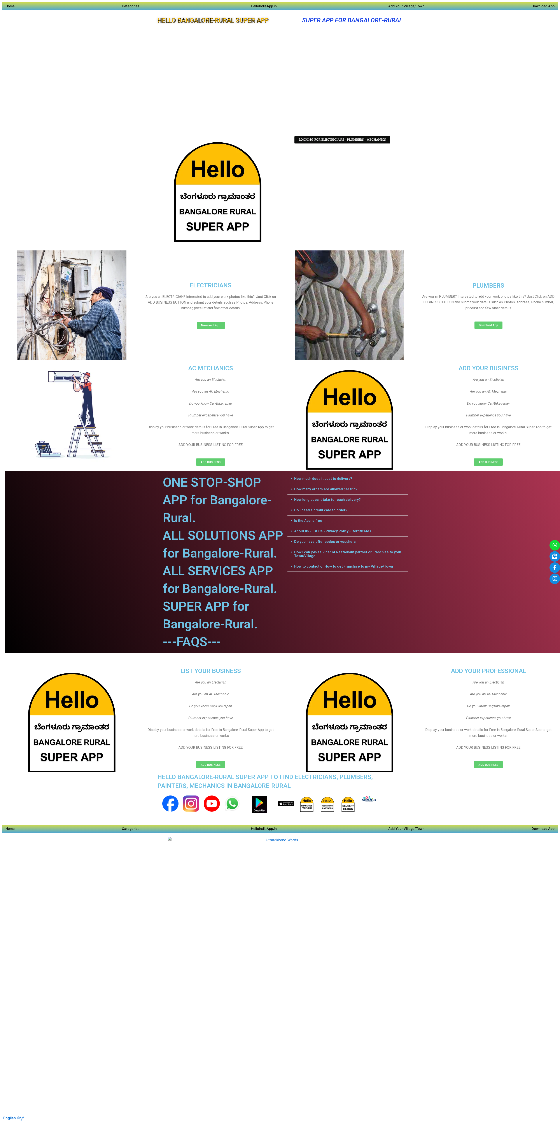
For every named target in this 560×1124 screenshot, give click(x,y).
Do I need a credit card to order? (320, 510)
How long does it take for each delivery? (327, 500)
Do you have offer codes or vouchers (325, 542)
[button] (347, 479)
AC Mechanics (210, 368)
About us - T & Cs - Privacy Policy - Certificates (332, 531)
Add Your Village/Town (406, 6)
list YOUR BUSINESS (210, 671)
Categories (130, 6)
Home (10, 6)
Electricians (210, 285)
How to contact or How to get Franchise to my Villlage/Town (343, 566)
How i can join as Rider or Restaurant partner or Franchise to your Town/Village (347, 554)
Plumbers (488, 285)
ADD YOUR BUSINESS (488, 368)
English (9, 1118)
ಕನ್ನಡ (20, 1118)
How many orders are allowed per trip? (325, 489)
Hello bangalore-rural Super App (213, 20)
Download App (543, 6)
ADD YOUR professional (488, 671)
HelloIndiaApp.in (264, 6)
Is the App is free (308, 521)
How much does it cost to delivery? (323, 479)
